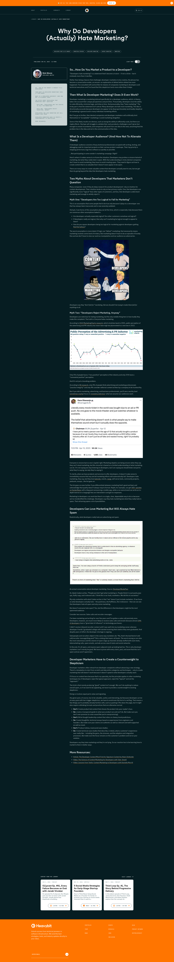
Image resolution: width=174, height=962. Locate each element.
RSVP (110, 3)
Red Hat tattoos (79, 227)
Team (86, 929)
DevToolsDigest (137, 933)
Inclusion (111, 937)
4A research (83, 385)
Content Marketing (106, 51)
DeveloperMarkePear (120, 589)
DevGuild (111, 929)
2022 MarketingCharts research (91, 323)
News (86, 933)
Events (110, 925)
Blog (133, 925)
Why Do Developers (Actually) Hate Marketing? (54, 19)
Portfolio (88, 925)
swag (109, 479)
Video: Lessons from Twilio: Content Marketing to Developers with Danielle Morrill (103, 763)
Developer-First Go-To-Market (62, 51)
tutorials (98, 479)
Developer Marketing (92, 51)
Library (33, 19)
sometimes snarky (76, 394)
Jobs (109, 933)
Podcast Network (137, 929)
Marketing (117, 51)
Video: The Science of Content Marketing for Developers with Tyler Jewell (100, 760)
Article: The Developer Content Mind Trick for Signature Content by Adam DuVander (103, 757)
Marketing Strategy (79, 51)
